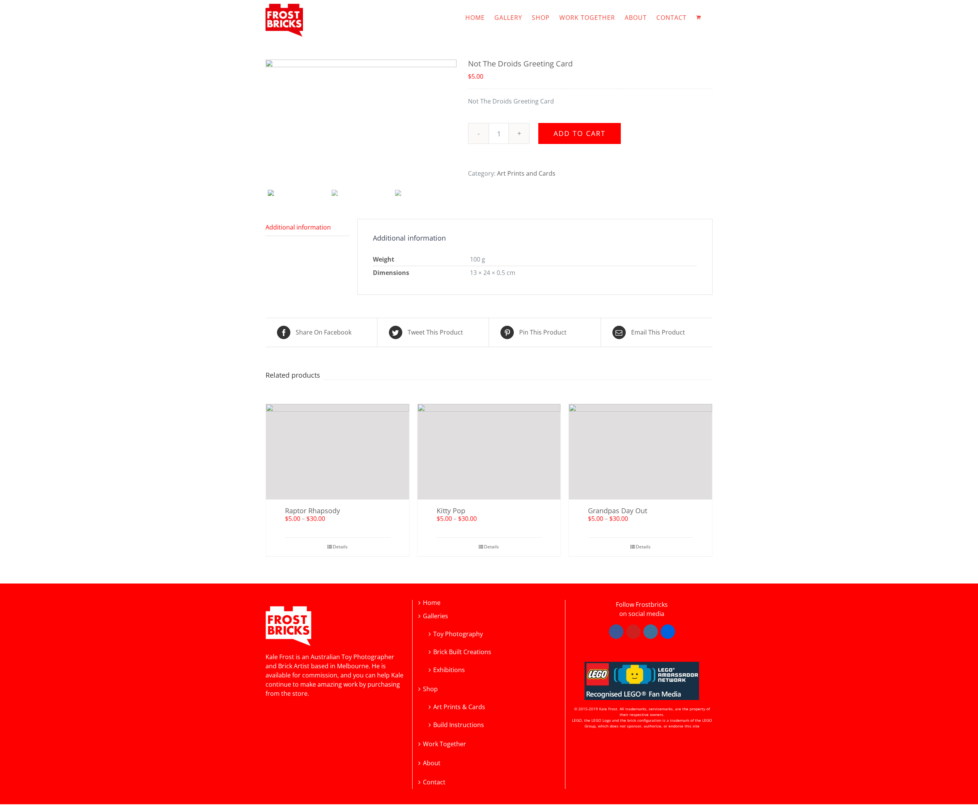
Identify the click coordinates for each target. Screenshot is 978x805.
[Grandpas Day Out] (640, 451)
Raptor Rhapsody (312, 510)
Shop (430, 689)
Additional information (298, 227)
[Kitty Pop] (489, 451)
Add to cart (580, 133)
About (431, 763)
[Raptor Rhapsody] (337, 451)
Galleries (435, 616)
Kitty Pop (451, 510)
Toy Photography (458, 633)
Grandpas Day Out (617, 510)
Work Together (444, 744)
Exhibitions (449, 669)
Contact (434, 782)
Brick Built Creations (462, 651)
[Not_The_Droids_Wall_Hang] (361, 123)
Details (340, 546)
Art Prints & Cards (459, 706)
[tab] (308, 227)
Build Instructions (458, 724)
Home (431, 603)
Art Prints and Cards (526, 173)
